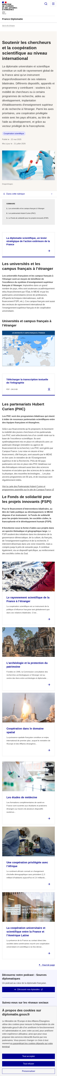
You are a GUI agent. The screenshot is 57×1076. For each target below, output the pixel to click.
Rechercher (46, 3)
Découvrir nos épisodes (28, 989)
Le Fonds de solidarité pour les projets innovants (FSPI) (28, 218)
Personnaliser (28, 1071)
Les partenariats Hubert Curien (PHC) (22, 213)
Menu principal (53, 3)
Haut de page (48, 965)
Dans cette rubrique (15, 194)
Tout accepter (28, 1056)
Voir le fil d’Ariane (8, 26)
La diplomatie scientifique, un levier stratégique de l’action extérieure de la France (28, 241)
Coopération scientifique (14, 133)
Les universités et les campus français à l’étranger (26, 208)
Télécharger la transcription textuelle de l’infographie (27, 381)
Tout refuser (28, 1064)
